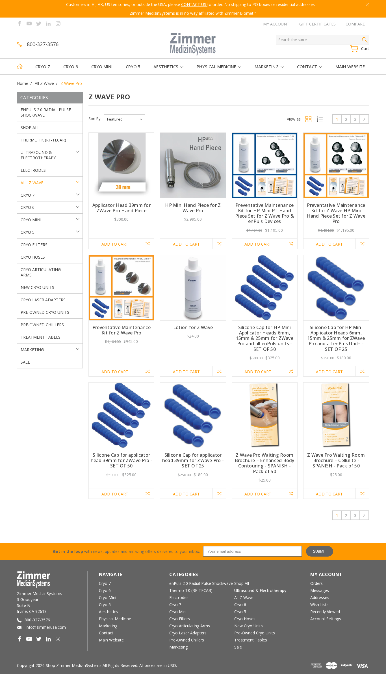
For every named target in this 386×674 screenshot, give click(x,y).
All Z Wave (32, 182)
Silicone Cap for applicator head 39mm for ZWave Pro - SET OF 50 (121, 460)
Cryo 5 (133, 66)
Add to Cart (114, 244)
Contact (307, 66)
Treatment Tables (40, 337)
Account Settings (325, 618)
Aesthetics (166, 66)
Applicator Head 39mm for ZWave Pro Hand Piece (121, 208)
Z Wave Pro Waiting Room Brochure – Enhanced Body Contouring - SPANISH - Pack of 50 (264, 463)
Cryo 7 (42, 66)
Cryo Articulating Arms (41, 272)
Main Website (350, 66)
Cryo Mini (101, 66)
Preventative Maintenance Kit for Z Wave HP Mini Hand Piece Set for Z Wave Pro (336, 213)
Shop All (30, 127)
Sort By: (94, 118)
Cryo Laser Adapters (43, 299)
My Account (276, 24)
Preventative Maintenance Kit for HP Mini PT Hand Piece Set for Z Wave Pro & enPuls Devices (264, 213)
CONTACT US (194, 4)
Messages (319, 590)
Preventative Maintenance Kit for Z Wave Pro (121, 330)
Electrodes (33, 170)
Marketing (267, 66)
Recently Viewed (325, 611)
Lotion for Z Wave (193, 327)
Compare (355, 24)
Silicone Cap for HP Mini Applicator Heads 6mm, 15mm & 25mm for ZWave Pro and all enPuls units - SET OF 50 (264, 338)
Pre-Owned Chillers (42, 324)
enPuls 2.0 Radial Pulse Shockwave (46, 112)
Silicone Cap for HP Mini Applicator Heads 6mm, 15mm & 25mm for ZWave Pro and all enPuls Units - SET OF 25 (336, 338)
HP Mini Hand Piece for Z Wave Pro (193, 208)
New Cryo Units (37, 287)
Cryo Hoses (33, 257)
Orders (316, 583)
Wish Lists (319, 604)
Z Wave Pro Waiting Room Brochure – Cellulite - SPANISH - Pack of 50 (336, 460)
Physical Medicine (217, 66)
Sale (25, 362)
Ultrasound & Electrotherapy (38, 155)
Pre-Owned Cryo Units (45, 312)
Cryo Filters (34, 244)
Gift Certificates (317, 24)
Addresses (319, 597)
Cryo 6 (70, 66)
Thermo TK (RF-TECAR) (43, 140)
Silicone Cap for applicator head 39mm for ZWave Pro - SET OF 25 (193, 460)
